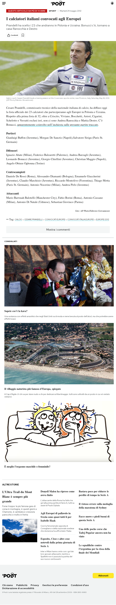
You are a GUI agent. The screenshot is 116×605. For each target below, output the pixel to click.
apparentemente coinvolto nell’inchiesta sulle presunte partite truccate (57, 124)
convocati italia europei (80, 219)
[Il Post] (58, 3)
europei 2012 (102, 219)
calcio (18, 219)
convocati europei (55, 219)
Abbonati (103, 575)
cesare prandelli (33, 219)
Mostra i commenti (58, 229)
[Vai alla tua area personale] (112, 3)
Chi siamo (7, 585)
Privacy (35, 585)
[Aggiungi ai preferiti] (23, 35)
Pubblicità (21, 585)
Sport (52, 11)
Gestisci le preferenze (54, 585)
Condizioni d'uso (80, 585)
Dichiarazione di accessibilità (18, 588)
